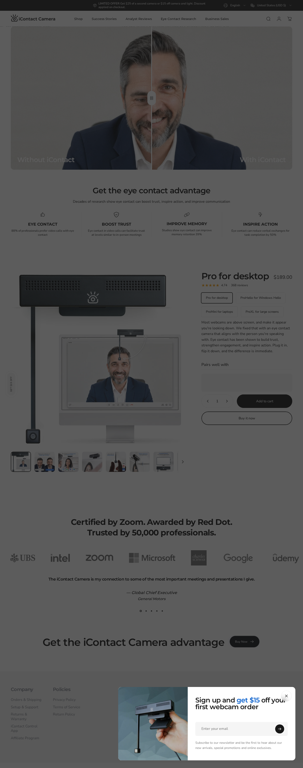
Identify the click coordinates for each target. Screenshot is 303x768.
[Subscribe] (279, 728)
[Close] (286, 696)
